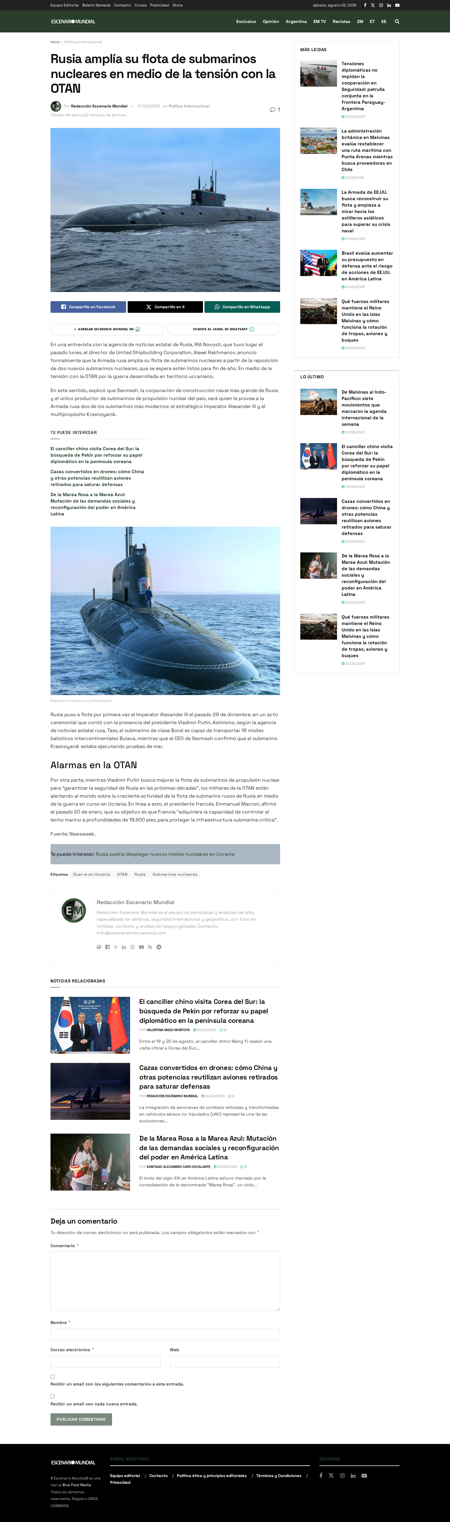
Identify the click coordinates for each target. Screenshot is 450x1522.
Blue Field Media (76, 1485)
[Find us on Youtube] (397, 5)
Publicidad (159, 5)
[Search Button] (397, 21)
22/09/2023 (354, 116)
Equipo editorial (125, 1475)
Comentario (65, 1245)
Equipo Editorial (65, 5)
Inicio (55, 41)
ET (372, 21)
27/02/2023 (149, 106)
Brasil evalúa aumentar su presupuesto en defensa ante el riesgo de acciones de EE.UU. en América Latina (367, 266)
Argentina (296, 21)
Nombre (61, 1322)
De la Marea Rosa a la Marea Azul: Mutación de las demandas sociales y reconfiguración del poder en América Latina (209, 1147)
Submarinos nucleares (175, 874)
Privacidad (120, 1482)
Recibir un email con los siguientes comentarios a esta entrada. (117, 1384)
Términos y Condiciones (279, 1475)
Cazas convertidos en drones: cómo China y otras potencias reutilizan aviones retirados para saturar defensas (97, 478)
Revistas (341, 21)
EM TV (319, 21)
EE (383, 21)
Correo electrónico (73, 1349)
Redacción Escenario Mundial (99, 106)
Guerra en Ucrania (91, 874)
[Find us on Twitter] (373, 5)
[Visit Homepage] (73, 21)
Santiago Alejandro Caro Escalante (178, 1167)
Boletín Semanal (96, 5)
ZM (360, 21)
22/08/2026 (206, 1030)
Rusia (140, 874)
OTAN (122, 874)
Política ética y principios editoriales (212, 1475)
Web (174, 1349)
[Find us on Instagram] (381, 5)
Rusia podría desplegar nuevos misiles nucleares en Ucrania (165, 854)
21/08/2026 (354, 177)
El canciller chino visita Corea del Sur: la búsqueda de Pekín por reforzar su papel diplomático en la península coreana (96, 455)
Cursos (141, 5)
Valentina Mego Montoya (168, 1030)
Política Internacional (83, 41)
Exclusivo (246, 21)
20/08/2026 (354, 239)
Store (177, 5)
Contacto (122, 5)
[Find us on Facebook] (365, 5)
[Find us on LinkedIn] (389, 5)
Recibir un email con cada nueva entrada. (94, 1404)
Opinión (271, 21)
